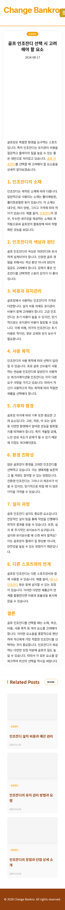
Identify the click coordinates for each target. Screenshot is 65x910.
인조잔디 (45, 213)
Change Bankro (32, 10)
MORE (51, 682)
